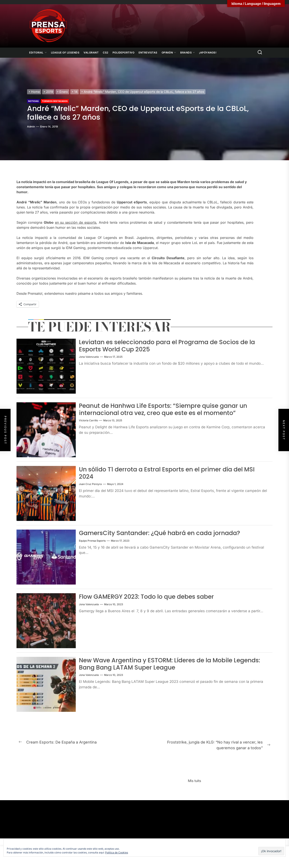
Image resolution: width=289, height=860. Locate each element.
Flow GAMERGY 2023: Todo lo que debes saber (146, 597)
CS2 (105, 52)
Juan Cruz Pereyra (90, 484)
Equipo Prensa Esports (92, 540)
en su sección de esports (75, 222)
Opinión (167, 52)
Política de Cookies (116, 852)
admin (31, 126)
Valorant (91, 52)
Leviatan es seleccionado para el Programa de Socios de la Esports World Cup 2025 (167, 345)
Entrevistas (148, 52)
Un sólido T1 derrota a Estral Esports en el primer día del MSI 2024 (167, 473)
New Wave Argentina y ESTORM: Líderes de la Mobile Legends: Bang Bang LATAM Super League (169, 664)
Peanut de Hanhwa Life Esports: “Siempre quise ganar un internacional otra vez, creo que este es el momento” (163, 409)
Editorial (36, 52)
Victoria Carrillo (88, 420)
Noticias (33, 101)
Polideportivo (124, 52)
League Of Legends (65, 52)
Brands (186, 52)
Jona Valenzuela (89, 356)
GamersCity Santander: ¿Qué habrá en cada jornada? (159, 533)
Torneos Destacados (55, 101)
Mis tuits (194, 781)
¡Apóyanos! (207, 52)
